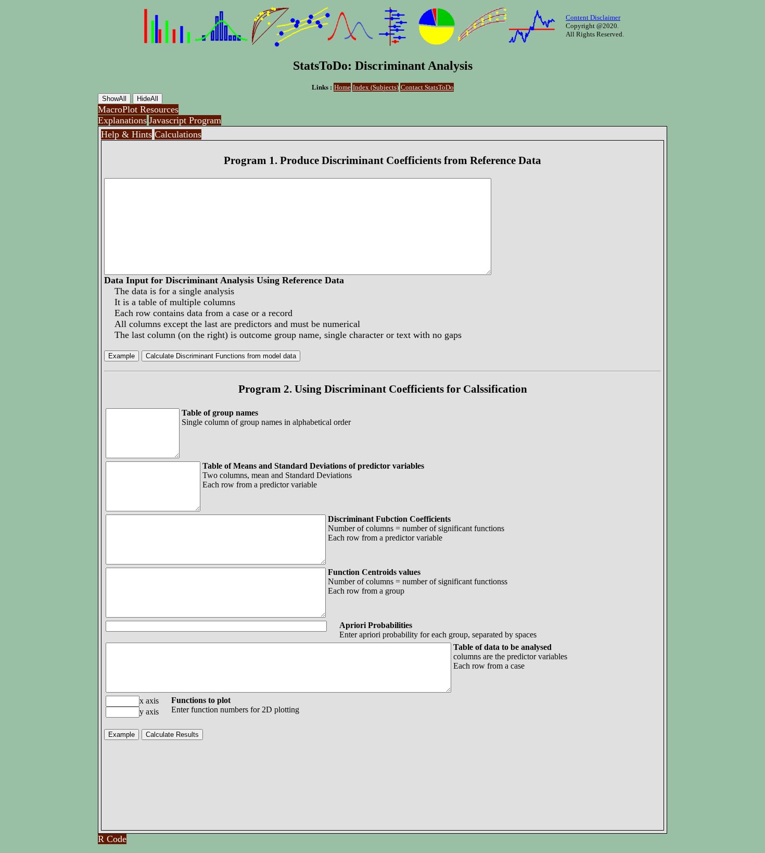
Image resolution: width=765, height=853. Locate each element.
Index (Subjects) (376, 87)
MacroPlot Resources (138, 109)
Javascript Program (185, 120)
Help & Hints (126, 134)
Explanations (122, 120)
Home (342, 87)
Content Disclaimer (593, 17)
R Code (112, 839)
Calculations (178, 134)
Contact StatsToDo (427, 87)
